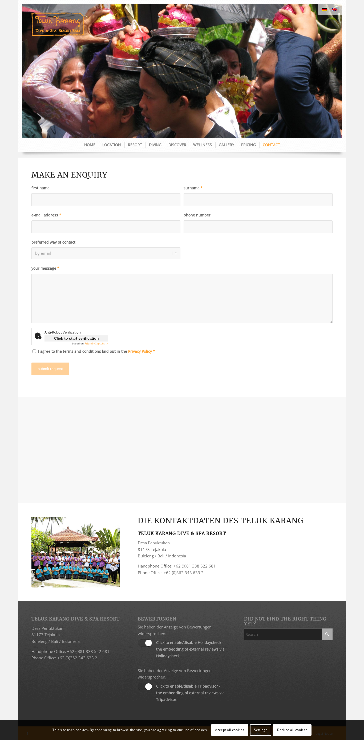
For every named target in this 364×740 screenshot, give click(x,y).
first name (40, 187)
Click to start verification (76, 338)
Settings (260, 729)
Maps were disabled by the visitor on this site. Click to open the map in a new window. (188, 456)
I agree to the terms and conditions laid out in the (96, 351)
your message (45, 268)
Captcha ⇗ (96, 343)
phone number (197, 214)
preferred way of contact (53, 242)
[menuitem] (89, 145)
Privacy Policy (140, 351)
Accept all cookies (229, 729)
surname (193, 187)
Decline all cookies (292, 729)
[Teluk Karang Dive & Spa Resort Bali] (57, 24)
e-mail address (46, 214)
